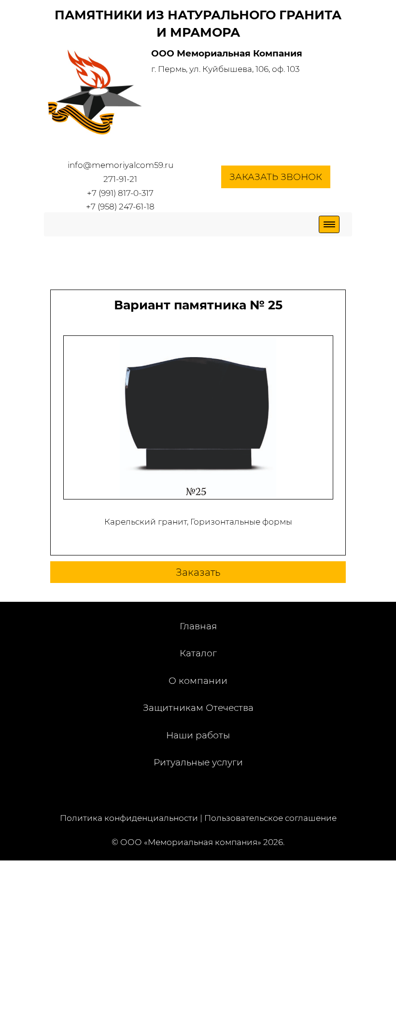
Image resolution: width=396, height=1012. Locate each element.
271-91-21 (120, 179)
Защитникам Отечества (198, 707)
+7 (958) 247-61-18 (120, 206)
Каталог (198, 653)
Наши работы (198, 735)
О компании (198, 680)
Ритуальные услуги (198, 762)
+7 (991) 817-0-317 (120, 193)
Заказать (198, 572)
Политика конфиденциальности (129, 818)
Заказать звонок (275, 176)
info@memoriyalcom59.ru (120, 165)
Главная (198, 626)
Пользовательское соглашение (270, 818)
